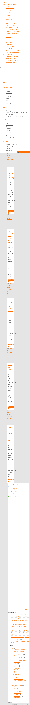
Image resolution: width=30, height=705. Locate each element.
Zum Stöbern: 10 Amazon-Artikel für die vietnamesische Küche (17, 490)
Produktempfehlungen (16, 683)
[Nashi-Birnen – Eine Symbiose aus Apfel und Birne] (10, 420)
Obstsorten (16, 666)
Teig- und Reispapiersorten (20, 672)
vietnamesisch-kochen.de (6, 69)
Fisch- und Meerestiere (19, 660)
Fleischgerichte (17, 691)
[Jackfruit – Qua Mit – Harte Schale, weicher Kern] (10, 293)
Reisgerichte (17, 694)
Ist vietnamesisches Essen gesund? (19, 630)
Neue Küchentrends (18, 657)
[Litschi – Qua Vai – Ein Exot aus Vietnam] (10, 223)
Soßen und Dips (17, 696)
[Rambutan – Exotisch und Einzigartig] (10, 159)
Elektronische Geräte (19, 676)
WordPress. (26, 704)
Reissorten (16, 669)
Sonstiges (16, 671)
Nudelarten (16, 665)
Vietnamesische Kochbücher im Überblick (17, 609)
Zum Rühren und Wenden (20, 680)
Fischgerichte (17, 690)
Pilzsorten (16, 668)
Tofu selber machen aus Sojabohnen (20, 637)
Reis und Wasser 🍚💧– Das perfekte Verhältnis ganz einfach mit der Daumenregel (20, 641)
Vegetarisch (16, 697)
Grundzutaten (14, 659)
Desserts (16, 686)
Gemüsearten (17, 662)
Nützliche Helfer (17, 677)
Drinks (15, 688)
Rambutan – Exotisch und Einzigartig (11, 173)
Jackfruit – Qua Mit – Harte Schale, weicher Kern (10, 306)
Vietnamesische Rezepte (16, 685)
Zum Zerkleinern (18, 682)
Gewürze (16, 663)
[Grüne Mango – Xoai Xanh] (10, 352)
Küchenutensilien (15, 674)
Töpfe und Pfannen (18, 679)
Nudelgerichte (17, 693)
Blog (12, 648)
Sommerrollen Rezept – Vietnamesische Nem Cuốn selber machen (19, 620)
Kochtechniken (17, 655)
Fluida (20, 704)
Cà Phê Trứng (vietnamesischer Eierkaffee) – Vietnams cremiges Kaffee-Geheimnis (19, 626)
